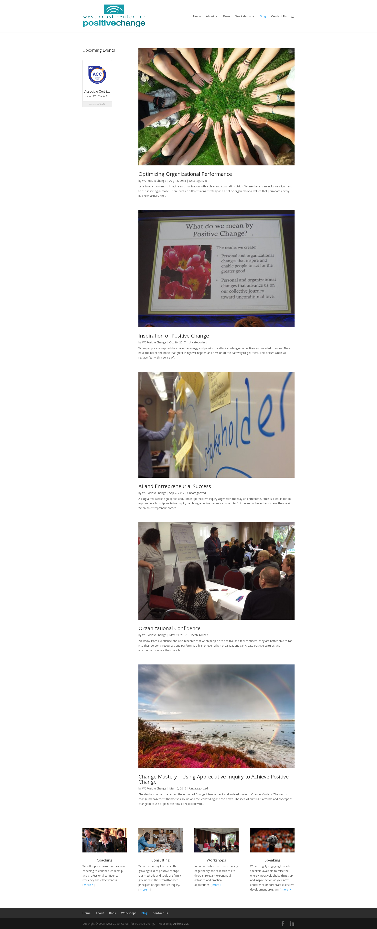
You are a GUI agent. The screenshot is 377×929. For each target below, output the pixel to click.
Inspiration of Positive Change (173, 335)
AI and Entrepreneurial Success (174, 486)
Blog (263, 16)
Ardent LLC (181, 923)
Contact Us (279, 16)
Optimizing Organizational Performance (185, 173)
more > (88, 885)
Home (197, 16)
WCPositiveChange (154, 181)
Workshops (243, 16)
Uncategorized (198, 181)
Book (226, 16)
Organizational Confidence (169, 628)
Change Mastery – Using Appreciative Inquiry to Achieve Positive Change (213, 779)
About (210, 16)
